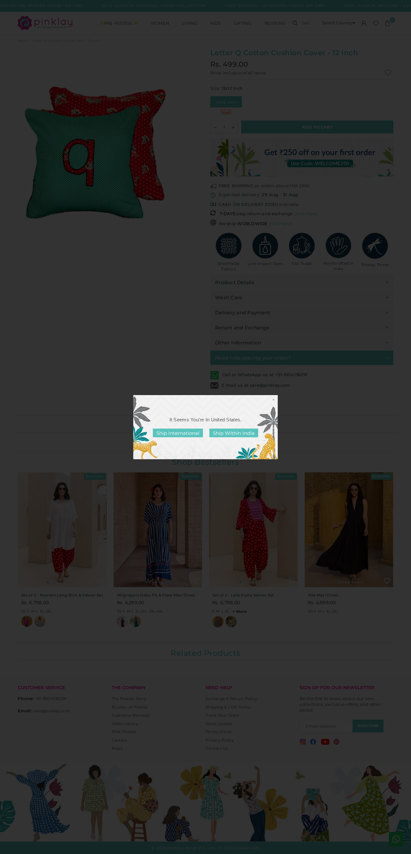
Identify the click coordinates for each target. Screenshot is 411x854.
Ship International (177, 433)
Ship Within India (234, 433)
